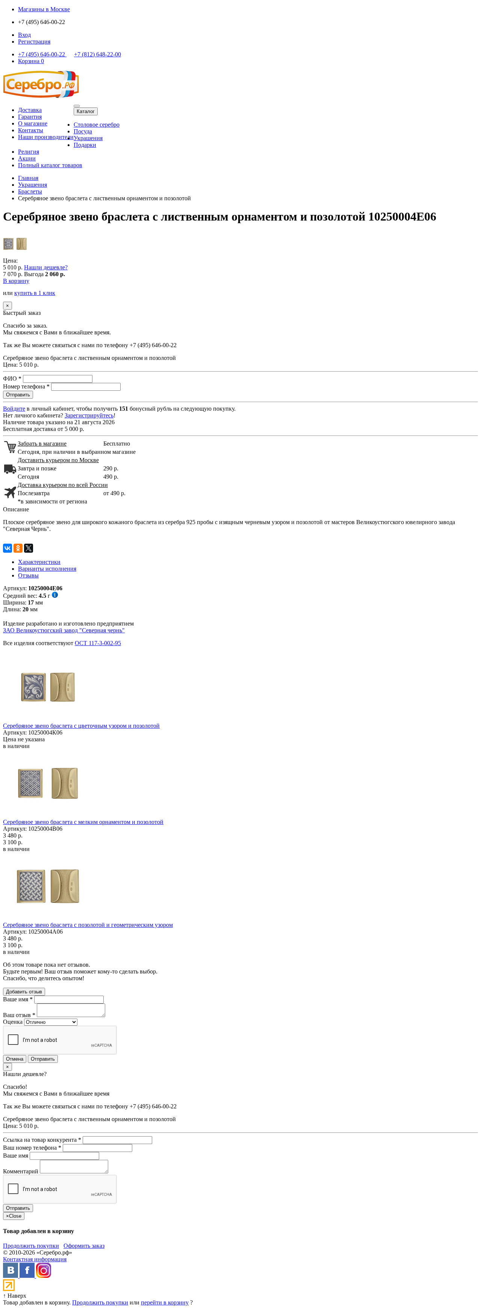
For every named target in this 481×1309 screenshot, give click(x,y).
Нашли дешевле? (46, 267)
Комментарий (20, 1171)
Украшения (88, 138)
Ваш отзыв (19, 1015)
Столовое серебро (96, 124)
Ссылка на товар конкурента (42, 1140)
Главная (28, 178)
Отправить (43, 1059)
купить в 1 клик (34, 293)
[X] (28, 548)
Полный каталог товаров (50, 165)
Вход (24, 35)
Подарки (85, 145)
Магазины (44, 9)
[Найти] (77, 106)
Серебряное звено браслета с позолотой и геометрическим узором (88, 925)
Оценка (13, 1022)
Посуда (83, 131)
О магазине (32, 123)
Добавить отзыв (24, 992)
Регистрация (34, 41)
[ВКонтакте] (7, 548)
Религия (28, 151)
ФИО (12, 378)
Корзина (31, 61)
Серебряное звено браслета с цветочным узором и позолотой (81, 726)
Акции (27, 158)
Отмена (14, 1059)
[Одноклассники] (18, 548)
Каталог (86, 111)
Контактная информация (35, 1259)
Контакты (30, 130)
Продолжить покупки (31, 1245)
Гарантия (30, 116)
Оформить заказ (84, 1245)
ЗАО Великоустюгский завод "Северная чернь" (64, 630)
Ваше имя (18, 999)
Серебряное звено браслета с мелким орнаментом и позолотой (83, 822)
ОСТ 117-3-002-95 (98, 643)
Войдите (14, 408)
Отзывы (28, 575)
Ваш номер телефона (32, 1147)
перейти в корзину (165, 1302)
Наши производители (46, 137)
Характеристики (39, 562)
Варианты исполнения (47, 568)
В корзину (16, 281)
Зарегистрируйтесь (89, 415)
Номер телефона (26, 386)
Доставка (30, 110)
